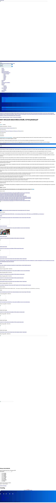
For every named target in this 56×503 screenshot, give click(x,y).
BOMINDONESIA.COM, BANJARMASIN (6, 137)
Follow (33, 189)
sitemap (3, 91)
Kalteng (5, 75)
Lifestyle (5, 85)
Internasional (4, 90)
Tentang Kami (4, 499)
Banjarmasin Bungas (5, 71)
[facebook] (1, 63)
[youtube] (10, 63)
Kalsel (5, 74)
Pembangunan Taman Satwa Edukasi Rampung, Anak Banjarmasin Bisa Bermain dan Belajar (37, 114)
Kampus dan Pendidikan (6, 82)
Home (3, 68)
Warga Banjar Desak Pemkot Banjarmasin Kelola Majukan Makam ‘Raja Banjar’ (13, 332)
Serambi (3, 83)
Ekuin (3, 81)
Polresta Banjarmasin (21, 210)
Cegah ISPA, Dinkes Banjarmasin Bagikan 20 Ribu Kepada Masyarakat (12, 322)
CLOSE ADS (2, 0)
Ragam (3, 84)
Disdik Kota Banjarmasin (13, 210)
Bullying (7, 210)
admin (1, 124)
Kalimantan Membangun (6, 72)
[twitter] (4, 63)
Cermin (3, 69)
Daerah (5, 89)
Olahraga (5, 86)
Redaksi (3, 498)
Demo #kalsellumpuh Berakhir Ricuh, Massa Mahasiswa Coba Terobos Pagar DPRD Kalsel (15, 291)
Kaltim (5, 79)
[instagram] (7, 63)
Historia (3, 70)
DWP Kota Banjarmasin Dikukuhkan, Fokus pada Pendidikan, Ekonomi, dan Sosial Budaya (15, 301)
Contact (3, 495)
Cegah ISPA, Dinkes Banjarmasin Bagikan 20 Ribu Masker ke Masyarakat (12, 113)
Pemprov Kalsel (6, 73)
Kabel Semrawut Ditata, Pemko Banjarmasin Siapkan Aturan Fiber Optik (37, 113)
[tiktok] (14, 63)
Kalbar (5, 78)
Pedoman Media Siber (5, 497)
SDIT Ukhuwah (27, 210)
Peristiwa (3, 80)
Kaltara (5, 77)
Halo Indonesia (4, 88)
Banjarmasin (4, 210)
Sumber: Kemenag (3, 485)
